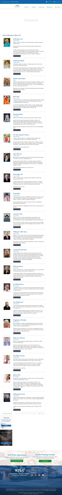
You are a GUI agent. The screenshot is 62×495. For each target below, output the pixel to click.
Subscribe (6, 425)
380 (39, 413)
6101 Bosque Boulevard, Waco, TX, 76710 (38, 470)
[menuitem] (27, 7)
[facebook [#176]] (32, 475)
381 (42, 413)
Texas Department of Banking (36, 472)
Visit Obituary (17, 56)
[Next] (44, 413)
